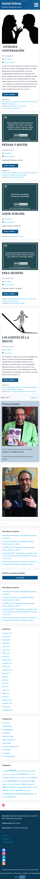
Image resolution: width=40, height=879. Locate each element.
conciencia (13, 774)
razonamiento (22, 787)
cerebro (33, 771)
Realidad (29, 787)
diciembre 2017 (7, 660)
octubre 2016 (6, 706)
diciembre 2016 (7, 700)
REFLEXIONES (11, 389)
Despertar (17, 777)
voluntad (10, 797)
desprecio (23, 777)
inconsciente (13, 108)
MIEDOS (23, 391)
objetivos (24, 784)
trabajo (4, 797)
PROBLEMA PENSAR (15, 177)
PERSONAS (17, 303)
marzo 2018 (6, 650)
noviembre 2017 (7, 663)
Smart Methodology (21, 175)
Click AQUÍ (20, 577)
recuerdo (34, 787)
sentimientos (32, 391)
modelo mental (11, 784)
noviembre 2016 (7, 703)
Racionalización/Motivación (28, 101)
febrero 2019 (6, 640)
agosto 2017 (6, 673)
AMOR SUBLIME (13, 214)
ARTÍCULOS (6, 723)
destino (28, 777)
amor (12, 770)
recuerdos (5, 790)
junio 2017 (5, 680)
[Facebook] (20, 850)
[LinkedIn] (20, 856)
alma (3, 771)
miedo (33, 781)
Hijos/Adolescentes (7, 101)
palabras (5, 787)
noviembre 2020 (7, 633)
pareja (11, 787)
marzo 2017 (6, 690)
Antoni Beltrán (8, 59)
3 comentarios (8, 353)
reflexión (12, 790)
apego (18, 771)
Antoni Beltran (11, 3)
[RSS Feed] (20, 863)
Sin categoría (11, 104)
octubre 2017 (6, 666)
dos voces (19, 106)
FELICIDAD (12, 781)
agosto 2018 (6, 643)
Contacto (5, 835)
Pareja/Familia (17, 101)
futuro (19, 781)
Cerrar (22, 877)
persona (19, 108)
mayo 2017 (5, 683)
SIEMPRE (22, 303)
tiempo (35, 794)
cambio (28, 771)
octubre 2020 (6, 636)
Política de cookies (7, 842)
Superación (30, 794)
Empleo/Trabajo (6, 172)
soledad (23, 794)
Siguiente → (34, 397)
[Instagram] (20, 805)
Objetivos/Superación (8, 740)
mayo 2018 (5, 646)
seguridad (19, 790)
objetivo (18, 784)
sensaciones (26, 790)
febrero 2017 (6, 693)
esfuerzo (34, 777)
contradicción (32, 774)
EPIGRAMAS (14, 172)
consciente (13, 106)
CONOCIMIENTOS (22, 774)
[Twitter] (20, 860)
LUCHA (19, 391)
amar (7, 771)
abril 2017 (5, 686)
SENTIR (22, 177)
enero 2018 (5, 656)
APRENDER (23, 771)
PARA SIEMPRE (12, 273)
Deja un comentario (9, 62)
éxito (14, 797)
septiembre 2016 (7, 710)
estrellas (4, 781)
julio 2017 (5, 676)
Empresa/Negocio (16, 387)
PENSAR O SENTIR (14, 145)
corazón (5, 777)
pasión (16, 787)
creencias (12, 777)
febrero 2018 (6, 653)
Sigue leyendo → (10, 94)
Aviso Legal (5, 839)
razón (27, 391)
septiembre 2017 (7, 670)
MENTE (12, 303)
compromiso (5, 774)
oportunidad (31, 784)
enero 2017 (5, 696)
